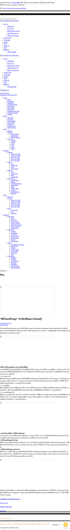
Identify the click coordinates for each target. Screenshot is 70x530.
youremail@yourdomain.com (8, 95)
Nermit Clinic (4, 325)
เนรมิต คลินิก (16, 2)
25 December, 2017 (5, 323)
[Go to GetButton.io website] (66, 528)
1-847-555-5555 (4, 93)
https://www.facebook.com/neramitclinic (14, 8)
